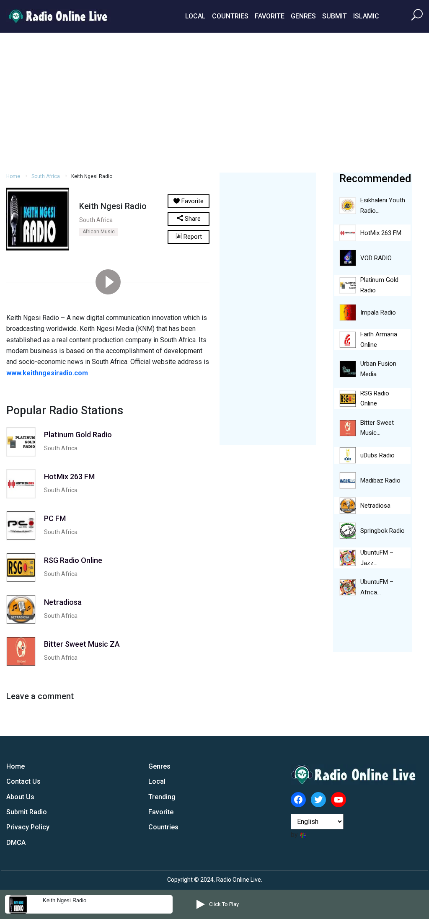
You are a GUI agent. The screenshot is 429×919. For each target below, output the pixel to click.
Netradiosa (375, 505)
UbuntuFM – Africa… (376, 587)
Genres (303, 16)
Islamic (366, 16)
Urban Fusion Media (378, 369)
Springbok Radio (382, 530)
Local (195, 16)
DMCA (16, 843)
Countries (230, 16)
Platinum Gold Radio (379, 285)
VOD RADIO (376, 258)
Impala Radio (378, 312)
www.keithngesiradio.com (47, 373)
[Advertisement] (214, 101)
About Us (20, 797)
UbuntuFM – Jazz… (376, 558)
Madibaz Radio (380, 480)
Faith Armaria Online (378, 339)
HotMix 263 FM (380, 233)
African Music (99, 232)
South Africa (45, 176)
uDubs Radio (377, 455)
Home (13, 176)
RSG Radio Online (374, 399)
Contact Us (23, 781)
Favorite (269, 16)
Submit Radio (26, 812)
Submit (334, 16)
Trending (162, 797)
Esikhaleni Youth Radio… (382, 205)
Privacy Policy (27, 827)
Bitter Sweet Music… (377, 428)
